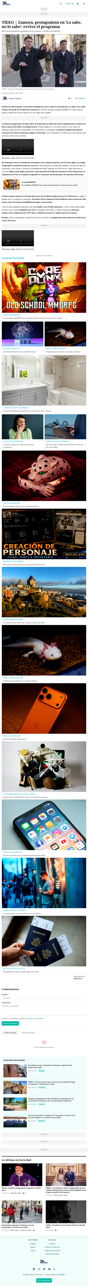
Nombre (5, 994)
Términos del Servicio (52, 1247)
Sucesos (42, 1071)
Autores (33, 1247)
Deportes (41, 1121)
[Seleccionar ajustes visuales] (78, 3)
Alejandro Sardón (16, 1193)
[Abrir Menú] (83, 3)
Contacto (52, 1244)
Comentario (7, 1003)
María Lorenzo (58, 1195)
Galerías (33, 1244)
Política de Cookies (52, 1254)
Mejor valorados (29, 1033)
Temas (32, 1250)
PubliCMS (61, 1275)
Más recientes (11, 1033)
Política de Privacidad (52, 1250)
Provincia (42, 1087)
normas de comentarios (35, 1018)
